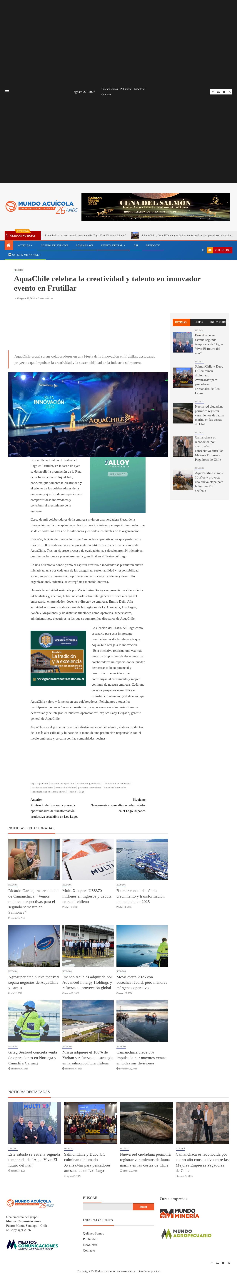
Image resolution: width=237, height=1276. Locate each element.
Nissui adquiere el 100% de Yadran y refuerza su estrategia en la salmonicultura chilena (87, 1046)
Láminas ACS (84, 245)
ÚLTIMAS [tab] (181, 322)
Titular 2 (199, 401)
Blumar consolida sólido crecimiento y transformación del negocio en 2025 (140, 885)
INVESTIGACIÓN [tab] (218, 322)
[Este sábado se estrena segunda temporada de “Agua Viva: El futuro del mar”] (183, 342)
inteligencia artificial (42, 776)
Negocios (18, 270)
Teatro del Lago (76, 780)
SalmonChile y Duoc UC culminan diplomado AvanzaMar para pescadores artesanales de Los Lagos (153, 235)
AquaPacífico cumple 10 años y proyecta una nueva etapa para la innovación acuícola (209, 482)
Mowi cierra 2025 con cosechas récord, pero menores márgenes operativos (141, 971)
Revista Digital (112, 245)
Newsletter (139, 89)
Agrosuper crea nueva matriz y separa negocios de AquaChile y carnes (33, 971)
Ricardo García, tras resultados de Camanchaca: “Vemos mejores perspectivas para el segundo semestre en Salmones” (33, 890)
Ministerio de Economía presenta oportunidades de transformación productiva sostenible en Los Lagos (54, 796)
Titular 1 (199, 330)
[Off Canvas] (7, 91)
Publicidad (125, 89)
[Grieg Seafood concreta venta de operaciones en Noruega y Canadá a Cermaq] (34, 1010)
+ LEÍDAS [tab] (198, 322)
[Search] (203, 250)
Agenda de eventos (55, 245)
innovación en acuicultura (118, 772)
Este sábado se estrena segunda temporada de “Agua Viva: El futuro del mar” (209, 344)
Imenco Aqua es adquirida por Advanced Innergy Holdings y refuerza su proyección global (87, 971)
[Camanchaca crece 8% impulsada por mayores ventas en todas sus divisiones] (142, 1010)
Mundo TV (153, 245)
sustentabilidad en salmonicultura (49, 780)
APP (136, 245)
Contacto (106, 94)
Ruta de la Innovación (115, 776)
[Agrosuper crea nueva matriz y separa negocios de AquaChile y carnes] (34, 934)
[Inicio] (9, 245)
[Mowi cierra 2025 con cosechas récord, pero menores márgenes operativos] (142, 934)
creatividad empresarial (62, 772)
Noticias (24, 245)
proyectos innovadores (89, 776)
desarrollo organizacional (89, 772)
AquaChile (42, 772)
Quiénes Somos (109, 89)
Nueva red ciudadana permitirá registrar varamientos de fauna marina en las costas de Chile (209, 415)
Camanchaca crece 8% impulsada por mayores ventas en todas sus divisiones (141, 1046)
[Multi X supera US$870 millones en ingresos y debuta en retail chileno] (88, 848)
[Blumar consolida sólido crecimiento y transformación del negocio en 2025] (142, 848)
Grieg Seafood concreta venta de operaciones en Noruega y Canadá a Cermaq (32, 1046)
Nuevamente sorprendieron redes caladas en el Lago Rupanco (118, 793)
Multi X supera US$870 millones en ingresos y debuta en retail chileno (86, 885)
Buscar (90, 1186)
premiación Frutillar (66, 776)
